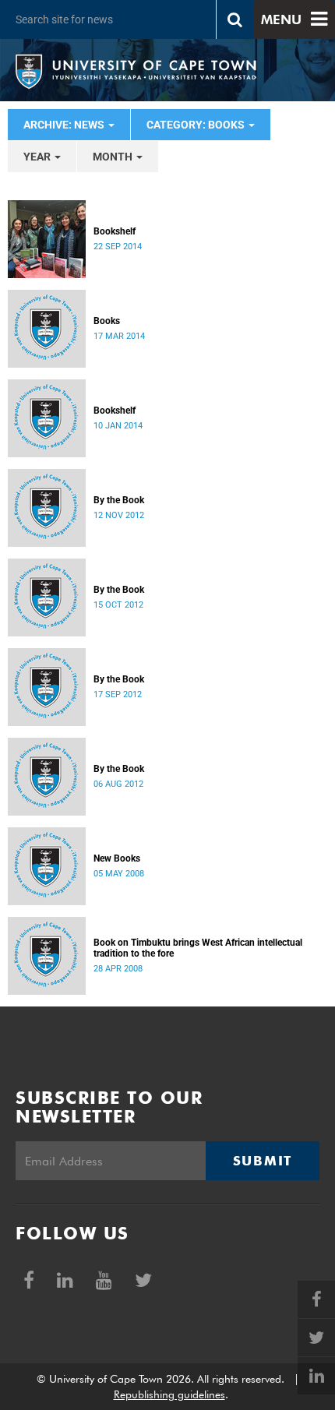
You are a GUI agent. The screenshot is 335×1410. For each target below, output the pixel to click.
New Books (116, 858)
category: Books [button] (196, 124)
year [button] (38, 156)
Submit (262, 1161)
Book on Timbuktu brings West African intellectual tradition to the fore (197, 948)
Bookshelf (114, 231)
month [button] (114, 156)
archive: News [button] (65, 124)
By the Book (118, 500)
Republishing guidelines (169, 1394)
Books (106, 320)
